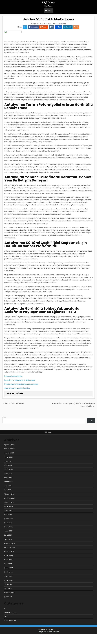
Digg (59, 27)
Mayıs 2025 (8, 506)
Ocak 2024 (8, 572)
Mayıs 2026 (8, 457)
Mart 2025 (8, 514)
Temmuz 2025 (9, 498)
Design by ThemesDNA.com (48, 632)
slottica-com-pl (10, 612)
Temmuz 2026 (9, 449)
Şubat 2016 (8, 597)
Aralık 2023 (8, 576)
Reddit (44, 27)
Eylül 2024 (8, 539)
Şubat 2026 (8, 469)
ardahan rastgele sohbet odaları (17, 388)
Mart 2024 (8, 564)
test (5, 616)
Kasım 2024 (8, 531)
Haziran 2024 (9, 551)
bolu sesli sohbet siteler (13, 376)
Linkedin (69, 27)
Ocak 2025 (8, 523)
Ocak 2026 (8, 473)
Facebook (34, 27)
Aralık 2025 (8, 477)
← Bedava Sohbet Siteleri (13, 403)
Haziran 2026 (9, 453)
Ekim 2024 (8, 535)
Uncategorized (60, 23)
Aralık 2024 (8, 527)
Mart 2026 (8, 465)
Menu (50, 10)
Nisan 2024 (8, 560)
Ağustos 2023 (9, 592)
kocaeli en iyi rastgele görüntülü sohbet (19, 380)
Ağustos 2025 (9, 494)
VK (52, 27)
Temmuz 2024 (9, 547)
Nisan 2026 (8, 461)
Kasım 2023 (8, 580)
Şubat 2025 (8, 519)
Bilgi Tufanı (48, 2)
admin (35, 23)
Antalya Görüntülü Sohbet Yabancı (48, 19)
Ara (3, 417)
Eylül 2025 (8, 490)
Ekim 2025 (8, 486)
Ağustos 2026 (9, 445)
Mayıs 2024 (8, 555)
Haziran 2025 (9, 502)
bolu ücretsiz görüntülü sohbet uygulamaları (21, 384)
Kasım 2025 (8, 482)
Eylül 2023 (8, 588)
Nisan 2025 (8, 510)
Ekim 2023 (8, 584)
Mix (77, 27)
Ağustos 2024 (9, 543)
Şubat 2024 (8, 568)
